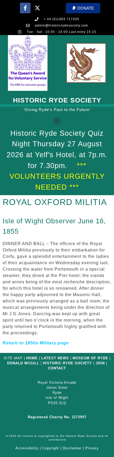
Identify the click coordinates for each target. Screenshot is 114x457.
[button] (83, 8)
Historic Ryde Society (57, 100)
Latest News (55, 358)
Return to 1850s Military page (36, 343)
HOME (32, 358)
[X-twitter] (37, 8)
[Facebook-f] (25, 8)
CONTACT (57, 368)
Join (100, 363)
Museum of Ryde (90, 358)
